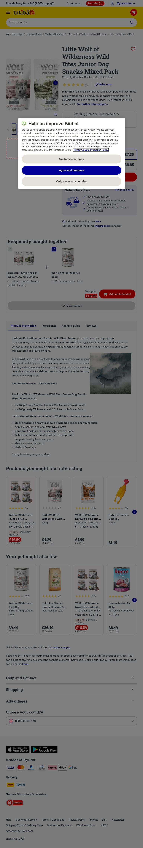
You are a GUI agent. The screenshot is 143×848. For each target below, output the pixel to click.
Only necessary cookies (71, 181)
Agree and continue (71, 170)
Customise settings (71, 158)
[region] (71, 153)
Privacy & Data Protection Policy (91, 149)
